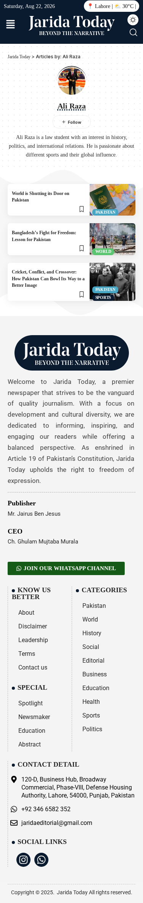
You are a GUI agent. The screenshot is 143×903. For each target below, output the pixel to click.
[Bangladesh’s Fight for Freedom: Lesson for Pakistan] (112, 239)
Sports (103, 297)
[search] (133, 32)
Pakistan (105, 212)
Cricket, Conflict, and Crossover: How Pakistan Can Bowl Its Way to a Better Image (48, 278)
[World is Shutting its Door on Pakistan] (112, 200)
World (103, 251)
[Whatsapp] (41, 860)
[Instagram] (23, 860)
